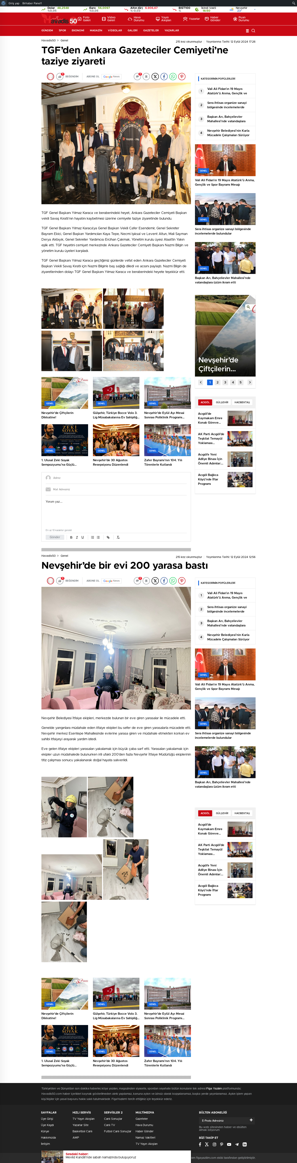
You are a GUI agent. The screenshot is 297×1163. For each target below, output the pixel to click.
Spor (62, 30)
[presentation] (200, 382)
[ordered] (92, 537)
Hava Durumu (139, 19)
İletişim (45, 1144)
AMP (76, 1137)
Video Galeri (111, 19)
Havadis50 (48, 40)
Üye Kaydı (47, 1125)
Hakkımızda (48, 1137)
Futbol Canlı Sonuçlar (117, 1131)
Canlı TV (109, 1125)
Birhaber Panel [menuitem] (32, 3)
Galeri (133, 30)
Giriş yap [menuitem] (13, 3)
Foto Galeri (87, 19)
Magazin (96, 30)
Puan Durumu (244, 19)
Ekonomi (78, 30)
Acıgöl (205, 402)
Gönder (55, 537)
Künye (45, 1131)
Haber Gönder (215, 19)
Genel (64, 40)
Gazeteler (151, 30)
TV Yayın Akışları (84, 1119)
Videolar (115, 30)
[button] (210, 382)
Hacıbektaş (242, 402)
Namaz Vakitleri (145, 1137)
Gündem (47, 30)
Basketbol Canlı (82, 1131)
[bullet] (98, 537)
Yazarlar (194, 19)
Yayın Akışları (166, 19)
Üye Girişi (47, 1119)
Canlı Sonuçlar (113, 1119)
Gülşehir (222, 402)
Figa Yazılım (214, 1088)
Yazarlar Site (80, 1125)
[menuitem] (3, 3)
